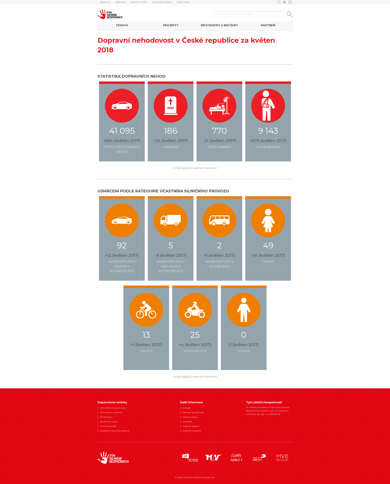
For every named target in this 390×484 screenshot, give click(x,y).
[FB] (278, 2)
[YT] (284, 2)
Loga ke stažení (191, 426)
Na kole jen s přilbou (111, 412)
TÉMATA (122, 25)
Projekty (170, 25)
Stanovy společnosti (193, 412)
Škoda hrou (106, 417)
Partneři (268, 25)
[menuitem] (122, 26)
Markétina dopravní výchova (114, 430)
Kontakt (187, 408)
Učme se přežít (108, 426)
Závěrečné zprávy (192, 430)
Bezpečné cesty (108, 421)
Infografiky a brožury (219, 25)
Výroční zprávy (190, 417)
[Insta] (290, 2)
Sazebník (187, 421)
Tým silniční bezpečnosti (113, 408)
